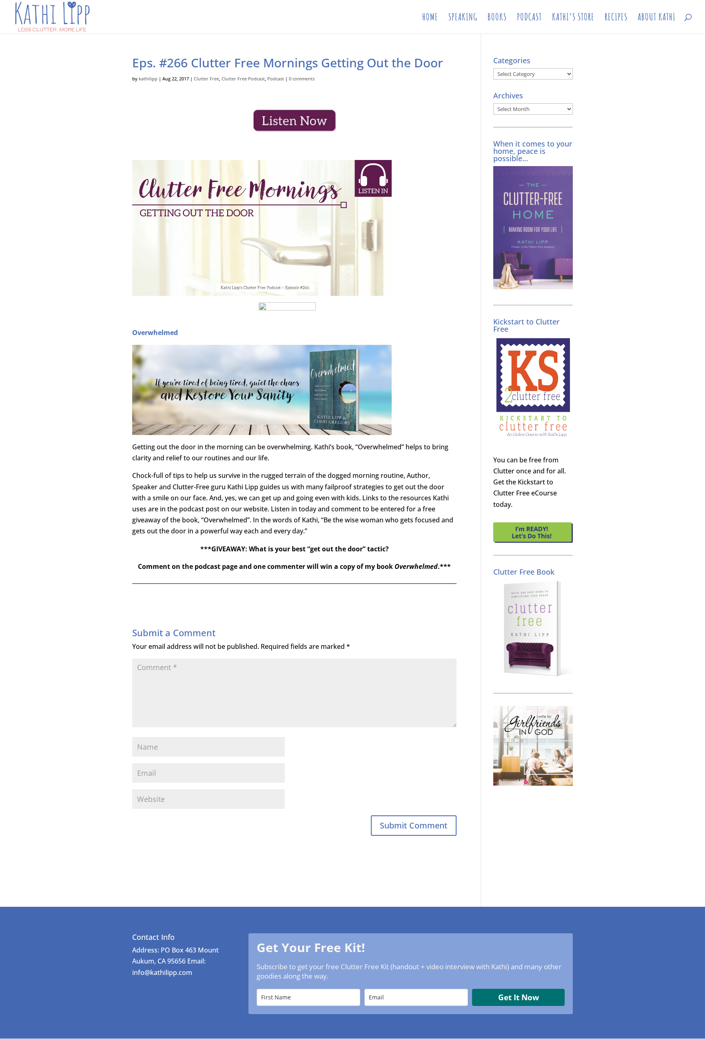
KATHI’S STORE (573, 18)
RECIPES (616, 18)
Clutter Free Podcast (243, 78)
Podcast (275, 78)
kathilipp (148, 78)
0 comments (302, 78)
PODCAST (529, 18)
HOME (430, 18)
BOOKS (497, 18)
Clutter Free (206, 78)
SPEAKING (462, 18)
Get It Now (518, 997)
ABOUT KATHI (657, 18)
